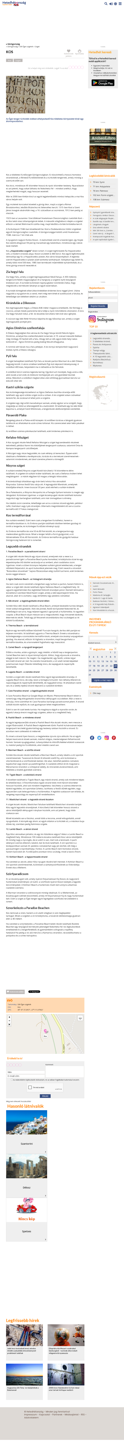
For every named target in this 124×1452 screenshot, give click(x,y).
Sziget (37, 46)
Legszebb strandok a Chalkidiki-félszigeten (102, 338)
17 (90, 666)
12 (98, 661)
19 (98, 666)
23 (115, 666)
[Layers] (80, 1018)
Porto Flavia (97, 592)
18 (94, 666)
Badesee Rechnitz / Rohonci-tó (105, 601)
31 (90, 675)
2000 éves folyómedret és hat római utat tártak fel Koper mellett (64, 1389)
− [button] (9, 1020)
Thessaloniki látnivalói (102, 353)
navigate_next (115, 642)
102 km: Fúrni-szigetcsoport (106, 195)
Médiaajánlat (72, 1414)
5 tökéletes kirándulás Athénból (102, 341)
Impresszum (30, 1414)
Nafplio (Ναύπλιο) (101, 359)
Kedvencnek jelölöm (17, 992)
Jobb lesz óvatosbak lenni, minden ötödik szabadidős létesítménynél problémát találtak (21, 1350)
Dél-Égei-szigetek (26, 46)
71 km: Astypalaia (101, 186)
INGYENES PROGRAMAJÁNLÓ (100, 621)
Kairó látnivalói (98, 589)
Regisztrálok (93, 312)
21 (107, 666)
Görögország (12, 46)
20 (102, 666)
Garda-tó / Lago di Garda (102, 598)
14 (107, 661)
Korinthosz (98, 362)
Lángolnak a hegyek (100, 224)
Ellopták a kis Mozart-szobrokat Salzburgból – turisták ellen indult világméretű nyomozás (63, 1350)
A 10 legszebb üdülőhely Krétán (102, 356)
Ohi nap (97, 693)
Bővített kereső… (94, 643)
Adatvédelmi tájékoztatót (25, 1080)
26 (98, 670)
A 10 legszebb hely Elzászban (104, 604)
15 (111, 661)
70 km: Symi (99, 182)
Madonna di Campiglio (101, 595)
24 (90, 670)
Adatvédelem (31, 1417)
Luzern (95, 586)
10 (90, 661)
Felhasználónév (94, 292)
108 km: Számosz (101, 199)
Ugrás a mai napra (103, 680)
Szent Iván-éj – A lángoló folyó (105, 233)
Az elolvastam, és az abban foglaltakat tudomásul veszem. (46, 1080)
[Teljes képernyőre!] (9, 1024)
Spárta (96, 347)
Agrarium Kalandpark (101, 607)
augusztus (99, 649)
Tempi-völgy (99, 350)
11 (94, 661)
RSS (83, 1414)
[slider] (76, 67)
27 (102, 670)
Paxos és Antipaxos (102, 344)
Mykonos (97, 365)
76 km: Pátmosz (100, 190)
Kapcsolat (44, 1414)
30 (115, 670)
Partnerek (57, 1414)
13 (102, 661)
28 (107, 670)
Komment (49, 1064)
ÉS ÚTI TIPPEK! (97, 625)
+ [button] (9, 1017)
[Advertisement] (45, 148)
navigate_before (90, 648)
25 (94, 670)
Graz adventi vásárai (101, 227)
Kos (9, 60)
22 (111, 666)
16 (115, 661)
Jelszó (90, 297)
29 (111, 670)
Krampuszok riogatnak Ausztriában (106, 236)
